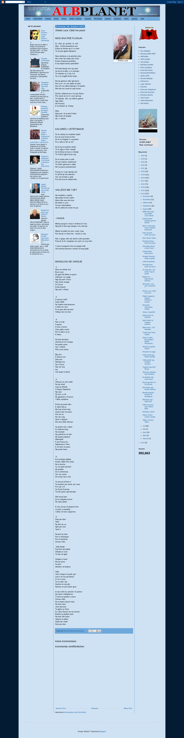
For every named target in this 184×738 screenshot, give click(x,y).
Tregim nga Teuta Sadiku (149, 333)
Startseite (94, 708)
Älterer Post (128, 708)
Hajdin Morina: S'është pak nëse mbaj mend (45, 188)
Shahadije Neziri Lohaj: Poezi (149, 247)
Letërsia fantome (149, 262)
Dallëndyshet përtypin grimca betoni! (149, 221)
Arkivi (126, 19)
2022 (143, 165)
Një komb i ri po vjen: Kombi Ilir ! (149, 286)
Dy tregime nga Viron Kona (148, 378)
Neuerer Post (61, 708)
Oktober (146, 203)
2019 (143, 175)
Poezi (56, 19)
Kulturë (48, 19)
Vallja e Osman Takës (148, 421)
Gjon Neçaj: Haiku (149, 238)
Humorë (88, 19)
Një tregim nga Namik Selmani (149, 388)
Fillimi (28, 19)
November (147, 200)
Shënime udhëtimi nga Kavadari (149, 373)
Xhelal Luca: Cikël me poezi (149, 292)
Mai (144, 429)
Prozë (64, 19)
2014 (143, 190)
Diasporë (117, 19)
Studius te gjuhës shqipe (149, 348)
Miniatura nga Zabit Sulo (148, 401)
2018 (143, 178)
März (145, 435)
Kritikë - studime (75, 19)
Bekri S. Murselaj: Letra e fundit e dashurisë (149, 228)
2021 (143, 168)
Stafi (142, 19)
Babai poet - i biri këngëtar (149, 328)
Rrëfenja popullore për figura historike (44, 109)
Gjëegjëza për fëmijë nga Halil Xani (45, 85)
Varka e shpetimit (149, 312)
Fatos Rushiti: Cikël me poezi (149, 234)
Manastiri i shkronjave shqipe (148, 307)
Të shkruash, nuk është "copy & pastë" (149, 272)
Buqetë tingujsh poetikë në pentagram (148, 395)
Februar (146, 439)
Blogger (103, 731)
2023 (143, 162)
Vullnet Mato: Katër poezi (148, 252)
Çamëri (108, 19)
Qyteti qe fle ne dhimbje (148, 316)
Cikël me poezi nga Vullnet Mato (148, 407)
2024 (143, 159)
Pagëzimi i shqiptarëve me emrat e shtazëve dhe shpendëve (45, 161)
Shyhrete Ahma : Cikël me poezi (149, 242)
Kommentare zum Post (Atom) (75, 712)
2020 (143, 171)
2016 (143, 184)
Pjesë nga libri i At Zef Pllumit (149, 383)
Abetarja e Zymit (148, 412)
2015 (143, 187)
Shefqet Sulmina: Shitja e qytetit (149, 257)
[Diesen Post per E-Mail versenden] (89, 631)
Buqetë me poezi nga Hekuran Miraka (45, 213)
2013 (143, 194)
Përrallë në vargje (149, 352)
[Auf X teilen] (94, 631)
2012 (143, 443)
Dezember (147, 196)
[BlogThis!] (92, 631)
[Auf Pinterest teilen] (99, 631)
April (145, 432)
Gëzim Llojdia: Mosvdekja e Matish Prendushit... (148, 340)
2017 (143, 181)
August (145, 209)
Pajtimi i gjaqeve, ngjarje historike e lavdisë (149, 299)
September (147, 206)
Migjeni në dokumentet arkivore (148, 279)
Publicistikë (38, 19)
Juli (144, 426)
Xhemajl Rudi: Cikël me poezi (149, 266)
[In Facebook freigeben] (97, 631)
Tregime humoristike (45, 59)
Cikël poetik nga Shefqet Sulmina (148, 362)
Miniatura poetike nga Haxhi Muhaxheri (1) (45, 238)
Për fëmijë (98, 19)
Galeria (134, 19)
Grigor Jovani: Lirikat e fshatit (149, 416)
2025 (143, 156)
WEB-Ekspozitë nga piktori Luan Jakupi (148, 214)
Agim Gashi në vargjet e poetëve (148, 322)
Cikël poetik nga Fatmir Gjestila (149, 356)
